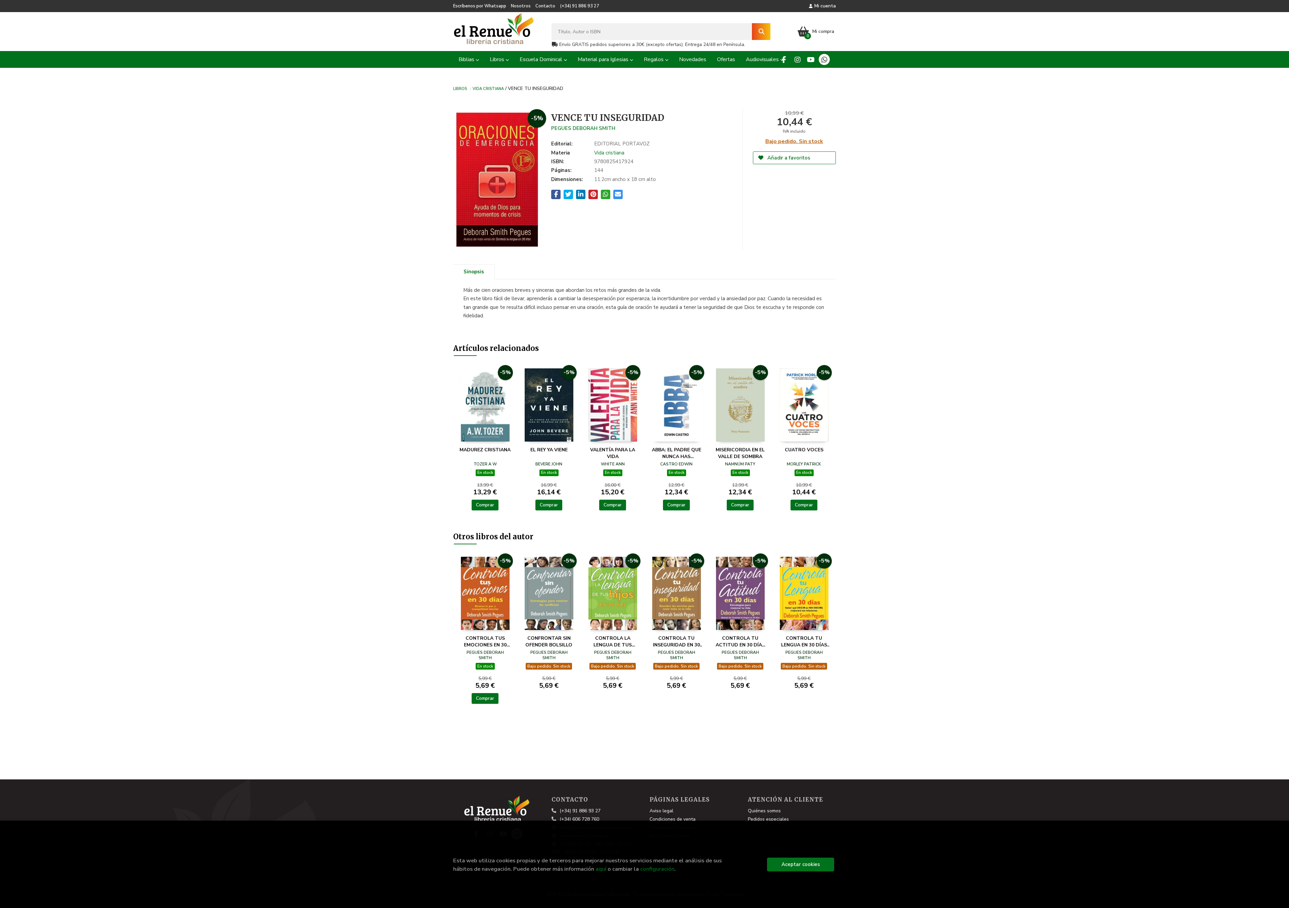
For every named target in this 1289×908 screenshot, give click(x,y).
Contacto (545, 6)
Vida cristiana (488, 88)
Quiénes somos (764, 811)
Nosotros (521, 6)
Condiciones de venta (673, 819)
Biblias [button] (467, 59)
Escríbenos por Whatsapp (479, 6)
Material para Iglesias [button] (604, 59)
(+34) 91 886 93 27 (579, 6)
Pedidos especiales (768, 819)
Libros (460, 88)
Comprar (485, 505)
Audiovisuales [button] (763, 59)
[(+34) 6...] (824, 59)
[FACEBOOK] (784, 59)
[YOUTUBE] (810, 59)
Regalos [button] (654, 59)
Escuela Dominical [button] (542, 59)
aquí (600, 869)
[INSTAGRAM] (797, 59)
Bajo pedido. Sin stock (794, 141)
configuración (657, 869)
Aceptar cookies (800, 864)
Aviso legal (661, 811)
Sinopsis (474, 271)
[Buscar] (761, 31)
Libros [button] (498, 59)
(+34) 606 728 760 (579, 819)
